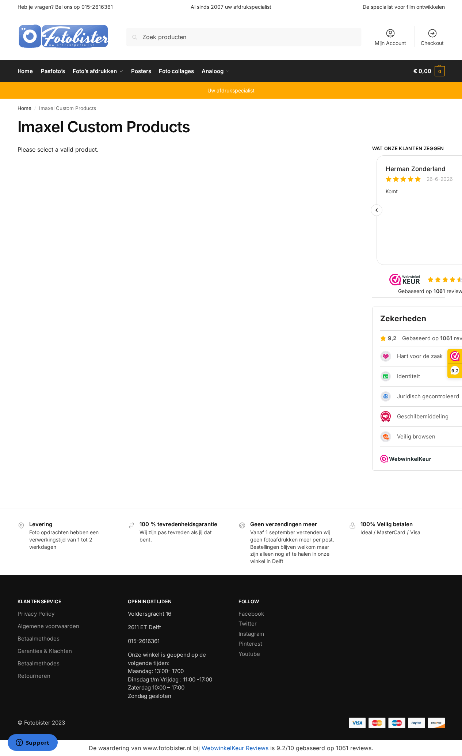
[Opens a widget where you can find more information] (32, 743)
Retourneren (34, 675)
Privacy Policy (36, 613)
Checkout (432, 43)
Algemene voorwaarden (48, 626)
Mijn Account (390, 43)
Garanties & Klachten (45, 650)
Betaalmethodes (39, 638)
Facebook (251, 613)
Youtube (249, 653)
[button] (428, 71)
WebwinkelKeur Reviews (235, 748)
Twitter (247, 623)
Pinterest (250, 643)
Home (24, 108)
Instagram (251, 633)
